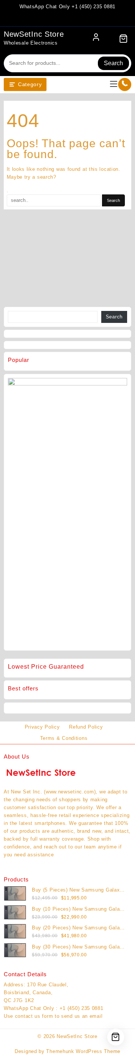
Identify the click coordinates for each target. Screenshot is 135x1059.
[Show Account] (96, 39)
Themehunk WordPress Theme (83, 1051)
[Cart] (123, 38)
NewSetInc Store (34, 34)
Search (113, 63)
